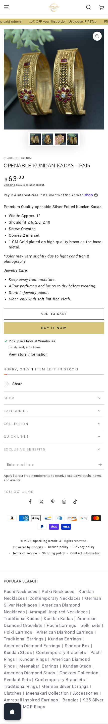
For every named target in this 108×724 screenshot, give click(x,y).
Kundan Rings (33, 659)
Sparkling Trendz (18, 158)
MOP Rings (34, 706)
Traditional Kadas (21, 618)
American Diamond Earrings (65, 632)
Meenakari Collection (47, 693)
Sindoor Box (77, 645)
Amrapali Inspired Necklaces (58, 611)
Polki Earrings (18, 632)
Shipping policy (53, 553)
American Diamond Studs (29, 672)
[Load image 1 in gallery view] (35, 139)
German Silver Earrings (65, 686)
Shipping (9, 184)
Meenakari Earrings (39, 666)
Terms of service (25, 553)
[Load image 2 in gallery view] (47, 139)
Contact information (85, 553)
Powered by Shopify (28, 547)
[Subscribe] (101, 464)
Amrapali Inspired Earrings (31, 699)
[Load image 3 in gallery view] (60, 139)
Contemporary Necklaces (55, 598)
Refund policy (58, 547)
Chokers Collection (79, 672)
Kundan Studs (18, 652)
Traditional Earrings (24, 638)
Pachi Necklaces (20, 591)
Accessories (85, 693)
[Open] (12, 711)
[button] (88, 7)
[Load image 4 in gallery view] (72, 139)
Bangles (71, 699)
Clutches (13, 693)
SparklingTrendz (45, 541)
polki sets (91, 625)
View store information (28, 354)
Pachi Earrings (61, 625)
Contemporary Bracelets (61, 652)
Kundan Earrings (64, 638)
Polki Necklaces (58, 591)
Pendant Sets (17, 679)
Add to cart (54, 314)
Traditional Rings (21, 686)
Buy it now (54, 328)
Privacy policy (84, 547)
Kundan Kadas (58, 618)
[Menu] (6, 7)
